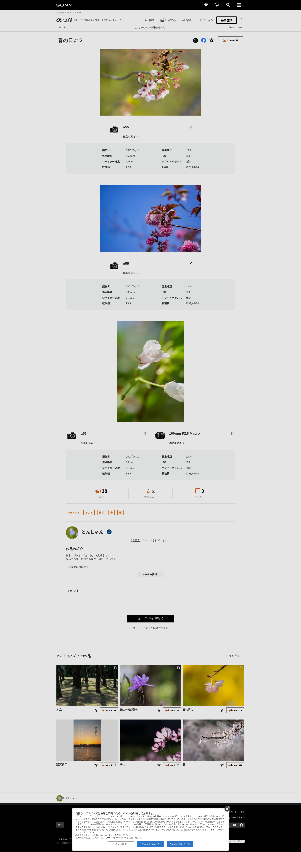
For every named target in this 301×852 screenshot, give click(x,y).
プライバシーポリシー (116, 838)
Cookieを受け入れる (180, 844)
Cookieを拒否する (150, 844)
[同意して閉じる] (227, 808)
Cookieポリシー (107, 835)
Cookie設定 (121, 844)
